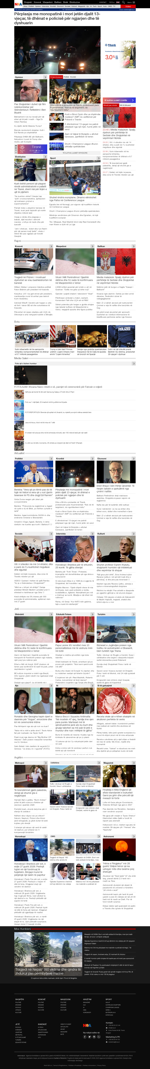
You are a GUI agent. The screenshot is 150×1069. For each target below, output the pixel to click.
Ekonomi (60, 6)
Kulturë (74, 6)
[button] (132, 2)
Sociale (67, 6)
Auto (105, 6)
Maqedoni (48, 2)
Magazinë (81, 6)
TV (114, 6)
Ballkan (57, 2)
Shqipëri (28, 2)
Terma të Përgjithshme (60, 1065)
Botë (65, 2)
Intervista (45, 6)
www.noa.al (21, 1056)
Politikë (31, 6)
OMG (110, 6)
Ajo (87, 6)
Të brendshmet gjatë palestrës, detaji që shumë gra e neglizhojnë (117, 165)
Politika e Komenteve (89, 1065)
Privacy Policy (101, 1065)
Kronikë (53, 6)
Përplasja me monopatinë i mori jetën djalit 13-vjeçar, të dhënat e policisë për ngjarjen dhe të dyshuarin (57, 18)
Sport (100, 6)
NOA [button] (111, 2)
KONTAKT (103, 2)
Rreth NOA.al (48, 1065)
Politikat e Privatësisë (75, 1065)
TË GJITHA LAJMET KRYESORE (75, 153)
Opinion (38, 6)
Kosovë (37, 2)
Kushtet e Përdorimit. (60, 1058)
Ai (91, 6)
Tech (94, 6)
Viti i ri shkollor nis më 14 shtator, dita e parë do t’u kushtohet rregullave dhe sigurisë (118, 144)
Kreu (25, 6)
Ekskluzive (75, 2)
